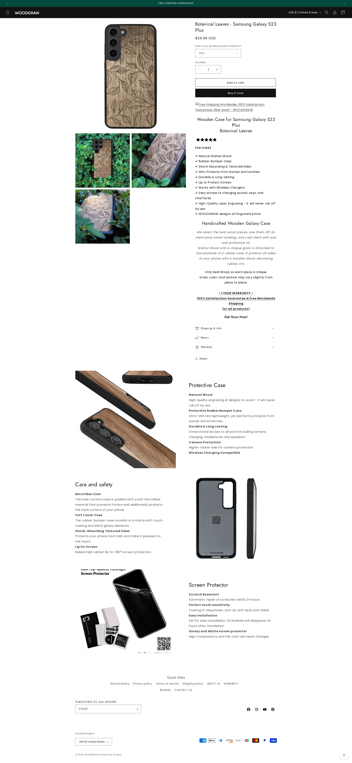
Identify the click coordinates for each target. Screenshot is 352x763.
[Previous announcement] (7, 3)
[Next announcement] (345, 3)
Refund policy (120, 683)
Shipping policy (193, 683)
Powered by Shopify (110, 754)
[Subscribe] (137, 709)
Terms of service (167, 683)
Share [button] (203, 358)
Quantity (200, 62)
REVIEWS (165, 690)
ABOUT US (213, 683)
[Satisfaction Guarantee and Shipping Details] (236, 107)
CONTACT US (183, 690)
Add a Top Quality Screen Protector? (218, 46)
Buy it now (235, 93)
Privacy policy (142, 683)
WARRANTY (231, 683)
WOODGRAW (92, 754)
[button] (8, 12)
